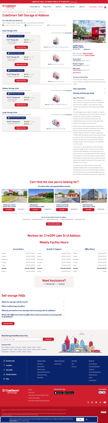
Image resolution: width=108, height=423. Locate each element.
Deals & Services (59, 361)
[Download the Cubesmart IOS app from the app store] (58, 392)
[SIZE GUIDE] (62, 7)
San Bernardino (5, 351)
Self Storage (40, 364)
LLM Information (92, 380)
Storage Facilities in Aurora (38, 219)
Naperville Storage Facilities (66, 219)
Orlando (20, 349)
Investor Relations (93, 364)
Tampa (24, 349)
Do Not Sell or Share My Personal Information (38, 400)
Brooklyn (7, 347)
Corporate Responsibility (94, 366)
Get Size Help (68, 33)
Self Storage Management (95, 372)
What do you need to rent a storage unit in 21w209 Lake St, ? (29, 310)
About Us (91, 361)
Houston (34, 349)
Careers (90, 377)
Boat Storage (40, 377)
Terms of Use (31, 392)
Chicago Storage (26, 219)
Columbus (24, 347)
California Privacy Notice (34, 398)
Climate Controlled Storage (43, 372)
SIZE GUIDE (58, 7)
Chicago (29, 349)
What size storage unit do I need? (15, 302)
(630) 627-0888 (89, 55)
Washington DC (5, 349)
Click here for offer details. (7, 416)
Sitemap (30, 389)
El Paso (38, 347)
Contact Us (62, 284)
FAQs (73, 364)
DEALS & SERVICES (70, 7)
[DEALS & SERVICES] (75, 7)
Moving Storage (40, 366)
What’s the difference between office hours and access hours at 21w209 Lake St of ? (32, 315)
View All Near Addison (54, 224)
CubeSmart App (58, 364)
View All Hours (77, 72)
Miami (15, 349)
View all (29, 351)
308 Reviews (87, 49)
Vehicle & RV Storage (42, 375)
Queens (12, 347)
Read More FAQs (8, 323)
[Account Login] (105, 7)
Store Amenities (79, 88)
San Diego (19, 351)
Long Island (18, 347)
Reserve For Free (21, 47)
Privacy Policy (13, 421)
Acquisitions (91, 369)
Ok (80, 419)
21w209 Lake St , (78, 46)
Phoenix (24, 351)
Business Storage (41, 369)
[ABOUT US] (85, 7)
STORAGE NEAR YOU (35, 7)
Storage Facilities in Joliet (52, 219)
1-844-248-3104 (50, 284)
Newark (29, 347)
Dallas (38, 349)
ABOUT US (81, 7)
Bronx (3, 347)
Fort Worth (43, 349)
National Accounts (93, 375)
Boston (34, 347)
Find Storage (48, 339)
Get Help (74, 361)
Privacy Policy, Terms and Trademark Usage (38, 395)
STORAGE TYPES (47, 7)
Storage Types (41, 361)
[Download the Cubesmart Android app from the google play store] (69, 392)
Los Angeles (12, 351)
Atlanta (11, 349)
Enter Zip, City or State (9, 339)
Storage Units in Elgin (80, 219)
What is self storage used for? (13, 306)
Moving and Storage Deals (83, 93)
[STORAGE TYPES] (52, 7)
